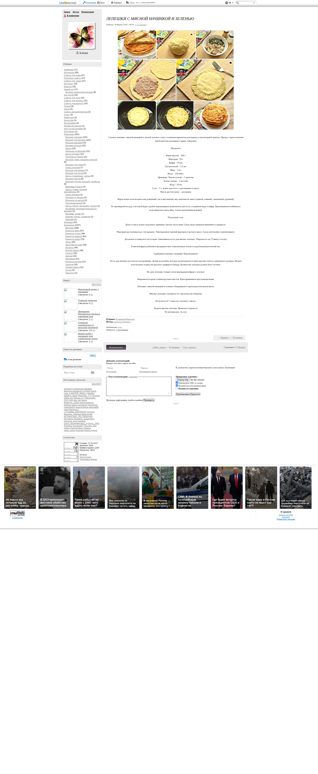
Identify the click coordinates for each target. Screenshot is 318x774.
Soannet (96, 396)
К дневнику (174, 347)
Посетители (85, 457)
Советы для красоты (73, 103)
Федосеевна (77, 428)
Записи (67, 12)
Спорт (67, 115)
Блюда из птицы (73, 233)
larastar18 (82, 405)
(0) (91, 295)
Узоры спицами (72, 167)
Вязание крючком (73, 143)
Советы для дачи (72, 98)
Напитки (69, 264)
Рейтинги (118, 2)
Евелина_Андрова (72, 414)
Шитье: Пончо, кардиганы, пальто (81, 206)
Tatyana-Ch (78, 398)
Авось (132, 2)
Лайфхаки (68, 70)
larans (75, 405)
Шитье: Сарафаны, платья (78, 176)
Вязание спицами (73, 137)
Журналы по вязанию (75, 151)
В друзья (84, 53)
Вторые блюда (72, 250)
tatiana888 (94, 407)
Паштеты (69, 273)
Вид (231, 3)
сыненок (80, 430)
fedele (84, 400)
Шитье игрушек (72, 154)
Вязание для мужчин (75, 170)
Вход (102, 2)
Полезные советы (72, 78)
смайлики (133, 376)
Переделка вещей (73, 203)
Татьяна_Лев (90, 426)
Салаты (69, 253)
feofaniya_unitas (71, 403)
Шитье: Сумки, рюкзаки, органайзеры (75, 190)
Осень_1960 (93, 423)
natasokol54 (69, 407)
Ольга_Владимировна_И (75, 423)
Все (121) (96, 284)
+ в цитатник (141, 24)
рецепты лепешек (122, 322)
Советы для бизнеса (73, 101)
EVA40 (87, 391)
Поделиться (237, 337)
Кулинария (69, 225)
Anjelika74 (69, 389)
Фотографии (70, 123)
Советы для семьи (72, 81)
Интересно (69, 72)
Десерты (69, 247)
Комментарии (87, 12)
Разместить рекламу (286, 519)
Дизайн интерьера (72, 126)
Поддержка (226, 2)
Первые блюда (72, 267)
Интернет (68, 84)
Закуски (69, 256)
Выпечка (69, 228)
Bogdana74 (78, 391)
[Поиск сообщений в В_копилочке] (93, 355)
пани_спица (69, 430)
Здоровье (68, 222)
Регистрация (91, 2)
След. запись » (189, 347)
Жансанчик (87, 414)
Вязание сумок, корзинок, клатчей (81, 160)
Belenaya (68, 391)
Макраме (69, 219)
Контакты (286, 517)
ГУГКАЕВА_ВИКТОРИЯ (75, 412)
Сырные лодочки (87, 300)
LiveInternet (69, 3)
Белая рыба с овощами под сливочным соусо (88, 336)
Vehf (71, 400)
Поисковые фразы (88, 459)
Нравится (225, 337)
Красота (68, 86)
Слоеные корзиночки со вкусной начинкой (88, 325)
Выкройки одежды (73, 187)
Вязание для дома (74, 165)
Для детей (69, 95)
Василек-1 (74, 409)
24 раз (119, 327)
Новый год (69, 89)
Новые (241, 347)
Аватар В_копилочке (81, 35)
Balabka (88, 389)
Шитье (68, 148)
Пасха (67, 109)
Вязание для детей (74, 173)
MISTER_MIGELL (79, 393)
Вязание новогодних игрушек (79, 92)
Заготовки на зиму (73, 245)
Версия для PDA (286, 515)
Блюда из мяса (72, 231)
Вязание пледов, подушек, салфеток (82, 182)
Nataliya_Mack (70, 396)
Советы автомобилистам (76, 112)
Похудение (69, 131)
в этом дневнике (73, 359)
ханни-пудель (90, 430)
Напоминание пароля (148, 371)
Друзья (76, 12)
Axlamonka (79, 389)
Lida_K (67, 393)
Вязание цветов (72, 179)
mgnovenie (93, 405)
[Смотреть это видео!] (71, 293)
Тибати (67, 428)
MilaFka (90, 393)
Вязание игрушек (73, 145)
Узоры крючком (72, 195)
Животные (69, 117)
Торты (68, 242)
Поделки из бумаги (74, 157)
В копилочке (65, 16)
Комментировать (116, 347)
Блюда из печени (73, 262)
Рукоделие (69, 134)
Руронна (68, 426)
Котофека (68, 419)
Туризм (67, 106)
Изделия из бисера (74, 197)
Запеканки (70, 259)
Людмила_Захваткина (84, 419)
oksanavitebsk (82, 407)
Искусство (68, 120)
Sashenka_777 (85, 396)
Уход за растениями (73, 129)
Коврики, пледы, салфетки (77, 217)
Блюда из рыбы (72, 239)
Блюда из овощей (73, 236)
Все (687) (96, 384)
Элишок (87, 428)
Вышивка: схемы (73, 214)
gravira (82, 403)
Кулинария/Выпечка (125, 319)
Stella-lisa (68, 398)
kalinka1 (90, 403)
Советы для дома (72, 75)
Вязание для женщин (75, 140)
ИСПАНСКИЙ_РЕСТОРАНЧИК (78, 416)
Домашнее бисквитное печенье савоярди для (89, 314)
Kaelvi (93, 391)
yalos (66, 409)
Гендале (90, 412)
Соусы (68, 270)
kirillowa (67, 405)
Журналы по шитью (74, 200)
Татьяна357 (78, 426)
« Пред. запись (159, 347)
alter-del (77, 400)
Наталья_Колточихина (74, 421)
